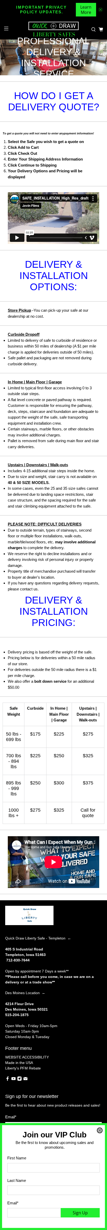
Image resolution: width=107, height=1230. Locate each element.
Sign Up (80, 1213)
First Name (16, 1158)
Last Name (16, 1180)
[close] (99, 1130)
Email (12, 1203)
